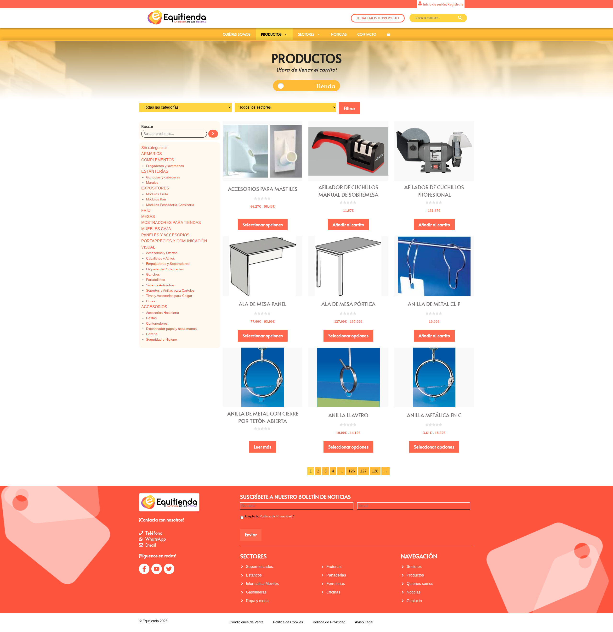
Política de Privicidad (329, 622)
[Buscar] (213, 134)
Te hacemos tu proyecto (377, 18)
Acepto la (269, 516)
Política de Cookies (288, 622)
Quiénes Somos (236, 34)
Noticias (339, 34)
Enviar (251, 535)
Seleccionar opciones (263, 224)
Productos (271, 34)
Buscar (147, 127)
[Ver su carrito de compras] (388, 34)
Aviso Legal (364, 622)
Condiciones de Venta (246, 622)
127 (363, 471)
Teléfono (153, 533)
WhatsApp (155, 539)
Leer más (262, 447)
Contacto (366, 34)
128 (375, 471)
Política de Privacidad (276, 516)
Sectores (306, 34)
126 (351, 471)
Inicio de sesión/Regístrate (442, 4)
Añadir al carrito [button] (348, 224)
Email (150, 545)
